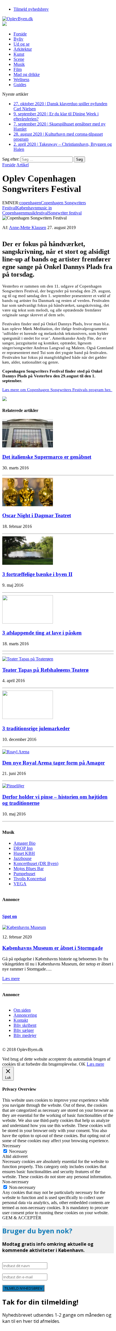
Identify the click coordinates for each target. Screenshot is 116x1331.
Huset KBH (24, 853)
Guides (20, 84)
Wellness (21, 79)
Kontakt (21, 1020)
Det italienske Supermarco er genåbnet (46, 457)
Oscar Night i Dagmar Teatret (36, 515)
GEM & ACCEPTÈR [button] (21, 1217)
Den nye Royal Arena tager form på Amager (53, 763)
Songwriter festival (65, 212)
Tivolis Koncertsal (30, 878)
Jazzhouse (23, 858)
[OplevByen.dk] (58, 18)
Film (18, 69)
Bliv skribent (25, 1025)
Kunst (19, 54)
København (26, 207)
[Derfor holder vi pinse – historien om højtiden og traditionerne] (13, 785)
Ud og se (22, 44)
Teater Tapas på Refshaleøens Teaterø (45, 670)
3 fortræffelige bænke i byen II (37, 574)
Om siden (22, 1010)
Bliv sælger (24, 1030)
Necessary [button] (11, 1145)
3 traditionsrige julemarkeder (36, 728)
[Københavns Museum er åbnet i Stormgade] (24, 927)
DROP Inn (23, 848)
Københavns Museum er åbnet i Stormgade (52, 948)
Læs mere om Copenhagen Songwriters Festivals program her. (57, 389)
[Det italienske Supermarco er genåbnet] (27, 445)
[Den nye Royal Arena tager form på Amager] (15, 751)
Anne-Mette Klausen (27, 227)
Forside (20, 34)
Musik (19, 64)
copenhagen (30, 202)
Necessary (18, 1151)
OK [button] (82, 1064)
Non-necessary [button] (15, 1181)
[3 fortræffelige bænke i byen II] (27, 563)
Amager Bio (24, 843)
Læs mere (95, 1064)
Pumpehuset (24, 873)
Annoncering (25, 1015)
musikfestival (36, 212)
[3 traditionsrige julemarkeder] (27, 717)
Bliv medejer (25, 1035)
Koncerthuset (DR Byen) (36, 863)
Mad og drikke (27, 74)
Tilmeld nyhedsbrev (31, 9)
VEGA (20, 883)
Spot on (9, 916)
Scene (19, 59)
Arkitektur (23, 49)
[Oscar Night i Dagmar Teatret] (27, 504)
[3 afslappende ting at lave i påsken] (27, 622)
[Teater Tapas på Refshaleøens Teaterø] (27, 658)
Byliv (18, 39)
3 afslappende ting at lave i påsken (42, 633)
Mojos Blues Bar (29, 868)
